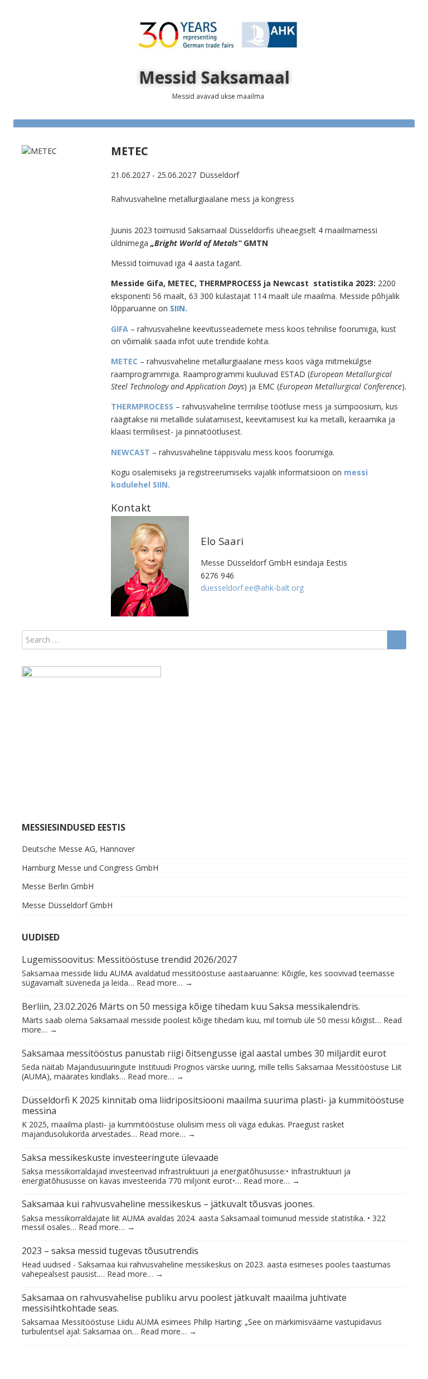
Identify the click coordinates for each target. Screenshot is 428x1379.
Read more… (165, 982)
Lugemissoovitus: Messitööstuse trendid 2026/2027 (129, 959)
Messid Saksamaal (214, 77)
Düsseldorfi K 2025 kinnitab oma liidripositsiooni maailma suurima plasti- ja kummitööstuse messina (213, 1105)
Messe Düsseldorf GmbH (67, 905)
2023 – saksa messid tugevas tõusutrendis (110, 1251)
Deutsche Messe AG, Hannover (78, 848)
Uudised (41, 937)
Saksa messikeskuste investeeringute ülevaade (120, 1157)
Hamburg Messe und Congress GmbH (90, 867)
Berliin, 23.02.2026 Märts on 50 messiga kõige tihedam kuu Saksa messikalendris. (191, 1006)
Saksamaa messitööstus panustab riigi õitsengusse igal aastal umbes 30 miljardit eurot (204, 1053)
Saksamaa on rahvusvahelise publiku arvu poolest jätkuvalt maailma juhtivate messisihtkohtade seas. (184, 1302)
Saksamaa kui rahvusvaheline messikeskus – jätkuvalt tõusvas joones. (168, 1204)
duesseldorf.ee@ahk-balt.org (252, 587)
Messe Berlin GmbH (58, 886)
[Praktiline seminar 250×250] (91, 734)
